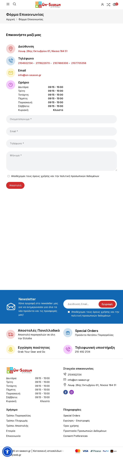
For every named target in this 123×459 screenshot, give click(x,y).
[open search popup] (14, 4)
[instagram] (71, 392)
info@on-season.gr (29, 75)
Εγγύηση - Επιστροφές (76, 420)
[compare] (108, 4)
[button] (7, 451)
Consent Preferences (75, 435)
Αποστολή (15, 185)
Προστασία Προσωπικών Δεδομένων (84, 430)
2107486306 (60, 63)
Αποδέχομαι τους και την (55, 176)
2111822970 (42, 63)
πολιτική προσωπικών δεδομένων (79, 176)
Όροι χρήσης (71, 425)
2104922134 (25, 63)
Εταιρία (10, 430)
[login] (102, 4)
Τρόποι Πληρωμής (17, 420)
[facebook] (65, 392)
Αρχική (10, 19)
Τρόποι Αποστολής (17, 425)
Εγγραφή (107, 304)
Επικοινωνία (13, 435)
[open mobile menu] (8, 4)
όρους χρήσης (41, 176)
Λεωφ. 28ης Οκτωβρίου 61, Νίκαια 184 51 (42, 51)
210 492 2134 (82, 351)
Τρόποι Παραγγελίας (18, 415)
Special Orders (71, 415)
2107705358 (78, 63)
